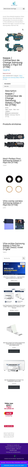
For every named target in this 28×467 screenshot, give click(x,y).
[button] (23, 29)
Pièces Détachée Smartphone (13, 16)
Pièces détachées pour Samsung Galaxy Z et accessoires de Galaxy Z (13, 20)
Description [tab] (7, 83)
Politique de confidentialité (13, 452)
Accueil (4, 16)
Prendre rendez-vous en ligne (14, 465)
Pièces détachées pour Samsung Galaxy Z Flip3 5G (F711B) (13, 77)
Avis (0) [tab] (6, 86)
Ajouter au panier (14, 284)
